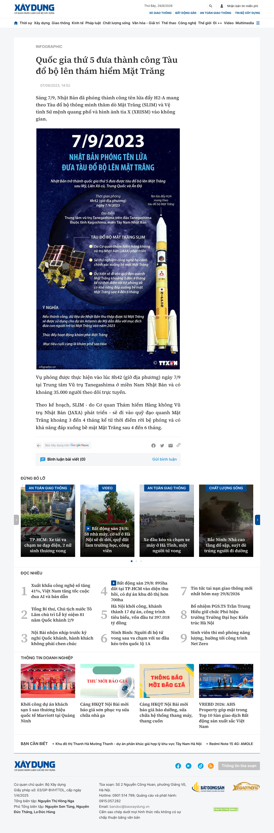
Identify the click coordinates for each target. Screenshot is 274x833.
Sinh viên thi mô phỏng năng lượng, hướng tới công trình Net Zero (220, 638)
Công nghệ (187, 23)
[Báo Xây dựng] (34, 8)
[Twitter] (162, 445)
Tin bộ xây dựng (247, 13)
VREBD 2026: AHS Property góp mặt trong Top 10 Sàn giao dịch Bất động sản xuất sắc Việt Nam (224, 715)
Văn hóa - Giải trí (145, 23)
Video (229, 23)
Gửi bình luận (164, 459)
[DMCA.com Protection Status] (226, 809)
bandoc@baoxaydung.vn (130, 806)
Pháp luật (93, 23)
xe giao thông (160, 13)
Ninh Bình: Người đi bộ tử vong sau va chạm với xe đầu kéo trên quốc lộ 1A (140, 638)
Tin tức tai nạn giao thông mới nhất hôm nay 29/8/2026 (221, 590)
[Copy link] (178, 445)
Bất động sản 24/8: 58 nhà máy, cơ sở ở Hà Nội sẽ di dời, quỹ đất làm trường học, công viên (107, 539)
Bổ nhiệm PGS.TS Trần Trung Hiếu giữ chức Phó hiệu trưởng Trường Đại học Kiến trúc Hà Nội (220, 614)
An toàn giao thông (215, 13)
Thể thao (168, 23)
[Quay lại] (39, 446)
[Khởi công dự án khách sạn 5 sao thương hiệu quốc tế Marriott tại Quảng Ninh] (48, 681)
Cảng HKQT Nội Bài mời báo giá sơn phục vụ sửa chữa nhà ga (104, 709)
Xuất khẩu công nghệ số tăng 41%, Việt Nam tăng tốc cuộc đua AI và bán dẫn (60, 591)
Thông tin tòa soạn (239, 766)
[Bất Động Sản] (208, 787)
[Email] (170, 445)
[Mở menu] (258, 23)
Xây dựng (42, 23)
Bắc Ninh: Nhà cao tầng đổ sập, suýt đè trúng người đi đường (226, 545)
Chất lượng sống (116, 23)
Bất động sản (186, 13)
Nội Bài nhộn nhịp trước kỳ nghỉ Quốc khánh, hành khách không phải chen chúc (62, 638)
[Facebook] (153, 445)
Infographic (49, 47)
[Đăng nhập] (222, 6)
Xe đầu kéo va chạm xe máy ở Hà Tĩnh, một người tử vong (167, 545)
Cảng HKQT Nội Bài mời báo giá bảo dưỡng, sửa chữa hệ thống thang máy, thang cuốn (166, 712)
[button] (132, 561)
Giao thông (61, 23)
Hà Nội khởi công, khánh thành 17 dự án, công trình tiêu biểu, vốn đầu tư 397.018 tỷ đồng (140, 614)
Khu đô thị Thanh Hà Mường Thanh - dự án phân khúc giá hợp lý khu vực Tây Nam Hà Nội (128, 744)
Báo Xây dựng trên (57, 445)
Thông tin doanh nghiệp (47, 658)
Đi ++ (217, 23)
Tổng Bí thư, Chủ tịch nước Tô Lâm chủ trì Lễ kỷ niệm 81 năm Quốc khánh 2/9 (61, 614)
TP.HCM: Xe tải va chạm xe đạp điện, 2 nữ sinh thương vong (47, 545)
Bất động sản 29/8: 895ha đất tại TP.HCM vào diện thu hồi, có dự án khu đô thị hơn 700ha (139, 591)
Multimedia (244, 23)
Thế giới (204, 23)
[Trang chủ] (16, 23)
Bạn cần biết (34, 744)
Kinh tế (78, 23)
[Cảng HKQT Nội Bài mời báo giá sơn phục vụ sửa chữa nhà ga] (107, 681)
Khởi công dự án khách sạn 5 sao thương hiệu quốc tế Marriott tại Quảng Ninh (48, 712)
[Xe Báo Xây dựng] (246, 786)
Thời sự (26, 23)
